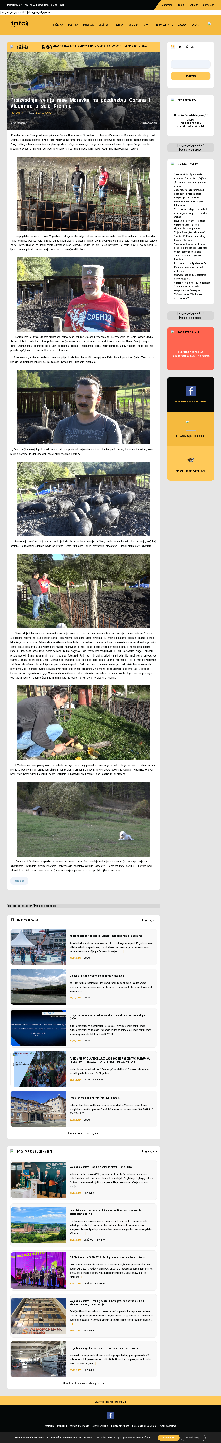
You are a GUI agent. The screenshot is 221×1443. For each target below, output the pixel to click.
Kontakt (193, 5)
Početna (58, 24)
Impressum (208, 5)
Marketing (62, 1426)
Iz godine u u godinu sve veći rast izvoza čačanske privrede (104, 1348)
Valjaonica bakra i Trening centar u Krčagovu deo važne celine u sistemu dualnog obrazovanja (107, 1302)
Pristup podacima (167, 1426)
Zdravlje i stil (164, 24)
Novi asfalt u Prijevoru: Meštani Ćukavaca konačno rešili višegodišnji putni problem (190, 224)
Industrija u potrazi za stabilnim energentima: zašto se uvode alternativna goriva (105, 1212)
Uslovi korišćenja (100, 1426)
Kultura (133, 24)
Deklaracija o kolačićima (144, 1426)
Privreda (88, 24)
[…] (122, 951)
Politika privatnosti (120, 1426)
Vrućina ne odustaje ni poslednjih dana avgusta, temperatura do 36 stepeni (190, 213)
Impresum (49, 1426)
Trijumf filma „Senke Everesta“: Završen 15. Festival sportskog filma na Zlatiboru (189, 236)
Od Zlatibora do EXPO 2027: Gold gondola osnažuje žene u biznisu (108, 1257)
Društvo (104, 24)
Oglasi (195, 24)
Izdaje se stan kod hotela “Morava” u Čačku (95, 1098)
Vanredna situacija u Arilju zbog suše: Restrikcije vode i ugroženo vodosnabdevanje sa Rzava (190, 248)
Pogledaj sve (149, 920)
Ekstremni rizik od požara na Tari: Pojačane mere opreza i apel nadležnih (191, 267)
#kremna (19, 880)
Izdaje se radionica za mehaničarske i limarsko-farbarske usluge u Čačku (108, 1017)
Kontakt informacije (79, 1426)
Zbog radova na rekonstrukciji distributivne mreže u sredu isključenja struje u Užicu (189, 193)
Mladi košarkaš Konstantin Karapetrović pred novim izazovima (106, 935)
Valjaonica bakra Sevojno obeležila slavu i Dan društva (101, 1167)
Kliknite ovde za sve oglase (83, 1133)
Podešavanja (193, 1437)
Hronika (118, 24)
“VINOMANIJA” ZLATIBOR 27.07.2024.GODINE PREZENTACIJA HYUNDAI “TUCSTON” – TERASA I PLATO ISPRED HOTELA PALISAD (110, 1060)
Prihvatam (168, 1437)
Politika (73, 24)
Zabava (182, 24)
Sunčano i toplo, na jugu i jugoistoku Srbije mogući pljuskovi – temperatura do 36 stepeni (192, 286)
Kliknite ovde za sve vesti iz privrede (84, 1383)
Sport (147, 24)
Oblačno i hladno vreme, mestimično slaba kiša (97, 975)
